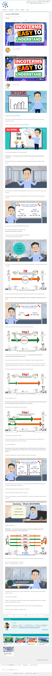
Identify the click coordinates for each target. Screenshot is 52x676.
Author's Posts (45, 629)
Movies (27, 9)
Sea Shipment (11, 9)
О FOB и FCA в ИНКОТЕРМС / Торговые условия (43, 644)
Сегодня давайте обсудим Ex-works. (8, 644)
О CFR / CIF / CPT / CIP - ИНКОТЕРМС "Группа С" (31, 644)
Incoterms (17, 9)
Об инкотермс (8, 18)
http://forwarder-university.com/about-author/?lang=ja (29, 627)
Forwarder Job (4, 9)
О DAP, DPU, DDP (18, 643)
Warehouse (22, 9)
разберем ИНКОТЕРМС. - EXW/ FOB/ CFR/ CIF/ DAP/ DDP (8, 654)
